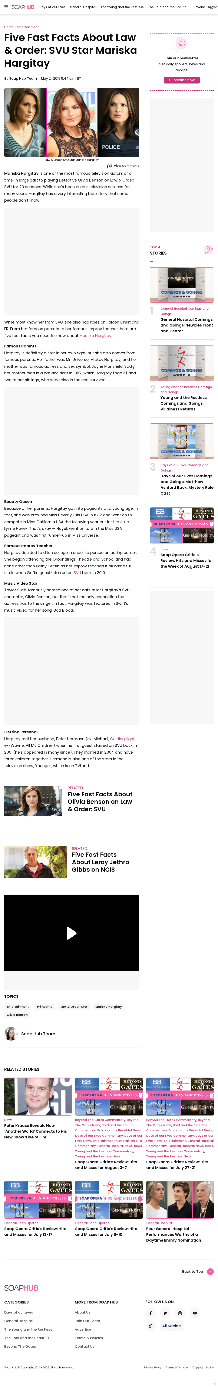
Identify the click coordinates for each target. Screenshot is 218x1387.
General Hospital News (115, 1146)
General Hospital (83, 7)
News (8, 1120)
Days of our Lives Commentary (99, 1136)
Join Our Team (87, 1320)
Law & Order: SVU (74, 1007)
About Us (82, 1312)
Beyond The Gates (20, 1346)
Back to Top (192, 1271)
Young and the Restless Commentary (104, 1151)
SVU (77, 572)
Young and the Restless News (98, 1156)
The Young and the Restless (122, 7)
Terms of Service (177, 1367)
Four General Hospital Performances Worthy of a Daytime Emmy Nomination (173, 1234)
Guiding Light (122, 738)
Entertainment (18, 1007)
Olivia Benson (17, 1015)
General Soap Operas (21, 1223)
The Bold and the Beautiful (168, 7)
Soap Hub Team (23, 78)
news (164, 549)
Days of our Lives (52, 7)
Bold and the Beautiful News (119, 1130)
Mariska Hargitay (95, 335)
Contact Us (85, 1346)
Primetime (44, 1007)
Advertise (83, 1329)
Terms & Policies (89, 1338)
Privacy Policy (152, 1367)
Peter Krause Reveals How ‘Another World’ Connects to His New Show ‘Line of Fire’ (35, 1131)
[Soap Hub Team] (12, 1034)
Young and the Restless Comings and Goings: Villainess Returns (184, 403)
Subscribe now (182, 80)
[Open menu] (6, 6)
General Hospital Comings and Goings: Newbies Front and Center (187, 325)
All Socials (171, 1325)
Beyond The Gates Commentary (100, 1120)
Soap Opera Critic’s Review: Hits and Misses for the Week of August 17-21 (187, 560)
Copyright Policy (203, 1367)
